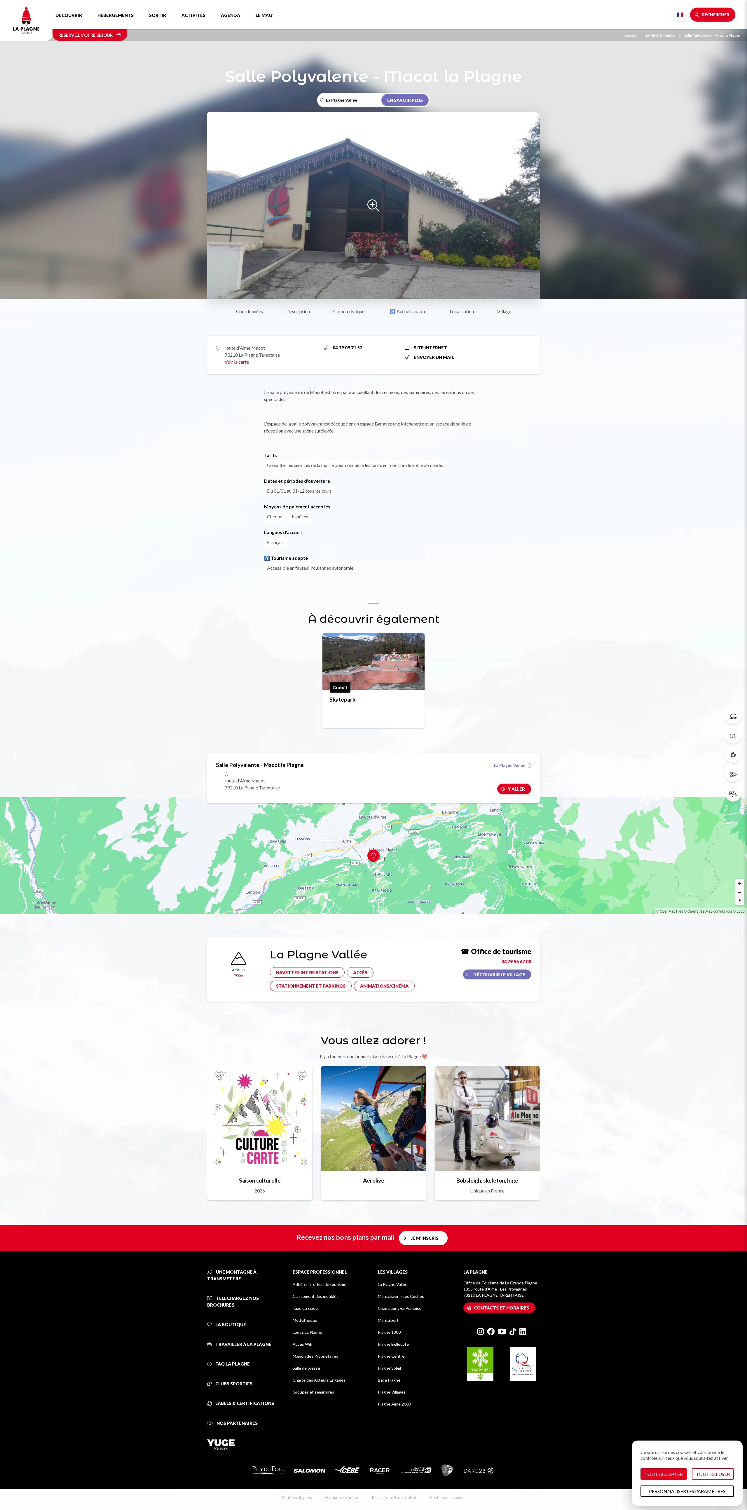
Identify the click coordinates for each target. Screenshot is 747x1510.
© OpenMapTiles (669, 911)
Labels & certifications (244, 1403)
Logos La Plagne (307, 1332)
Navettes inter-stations (307, 972)
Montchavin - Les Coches (401, 1296)
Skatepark (342, 699)
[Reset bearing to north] (739, 901)
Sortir (157, 15)
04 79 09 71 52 (347, 347)
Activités (193, 15)
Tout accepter (664, 1474)
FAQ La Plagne (232, 1363)
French (680, 15)
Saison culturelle (260, 1180)
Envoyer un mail (434, 357)
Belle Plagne (389, 1380)
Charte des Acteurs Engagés (319, 1380)
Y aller (516, 788)
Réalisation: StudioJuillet (394, 1497)
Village (504, 311)
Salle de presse (306, 1368)
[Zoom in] (739, 883)
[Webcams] (733, 755)
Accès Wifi (302, 1344)
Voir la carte (237, 362)
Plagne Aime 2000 (394, 1403)
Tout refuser (713, 1474)
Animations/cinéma (384, 985)
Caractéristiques (349, 311)
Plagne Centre (391, 1356)
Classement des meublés (315, 1296)
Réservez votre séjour (86, 35)
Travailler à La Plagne (242, 1344)
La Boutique (230, 1324)
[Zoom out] (739, 892)
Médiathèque (305, 1320)
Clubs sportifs (233, 1383)
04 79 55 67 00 (516, 961)
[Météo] (733, 774)
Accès (360, 972)
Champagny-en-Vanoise (399, 1308)
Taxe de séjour (306, 1308)
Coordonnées (249, 311)
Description (298, 311)
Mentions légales (296, 1497)
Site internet (430, 347)
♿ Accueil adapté (408, 311)
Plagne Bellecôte (393, 1344)
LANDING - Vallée (660, 35)
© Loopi (739, 911)
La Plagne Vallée (509, 765)
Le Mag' (264, 15)
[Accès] (733, 793)
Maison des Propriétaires (315, 1356)
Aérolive (373, 1180)
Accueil (630, 35)
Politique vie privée (341, 1497)
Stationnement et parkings (310, 985)
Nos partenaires (237, 1423)
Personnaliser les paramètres (687, 1491)
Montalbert (388, 1320)
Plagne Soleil (389, 1368)
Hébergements (115, 15)
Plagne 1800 (389, 1332)
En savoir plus (405, 100)
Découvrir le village (499, 974)
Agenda (230, 15)
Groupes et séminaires (313, 1391)
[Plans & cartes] (733, 736)
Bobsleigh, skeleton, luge (487, 1180)
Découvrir (68, 15)
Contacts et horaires (501, 1307)
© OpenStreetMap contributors (708, 911)
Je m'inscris (425, 1238)
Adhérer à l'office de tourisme (319, 1284)
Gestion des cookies (448, 1497)
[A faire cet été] (733, 716)
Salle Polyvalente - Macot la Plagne (712, 35)
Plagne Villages (392, 1391)
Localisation (462, 311)
